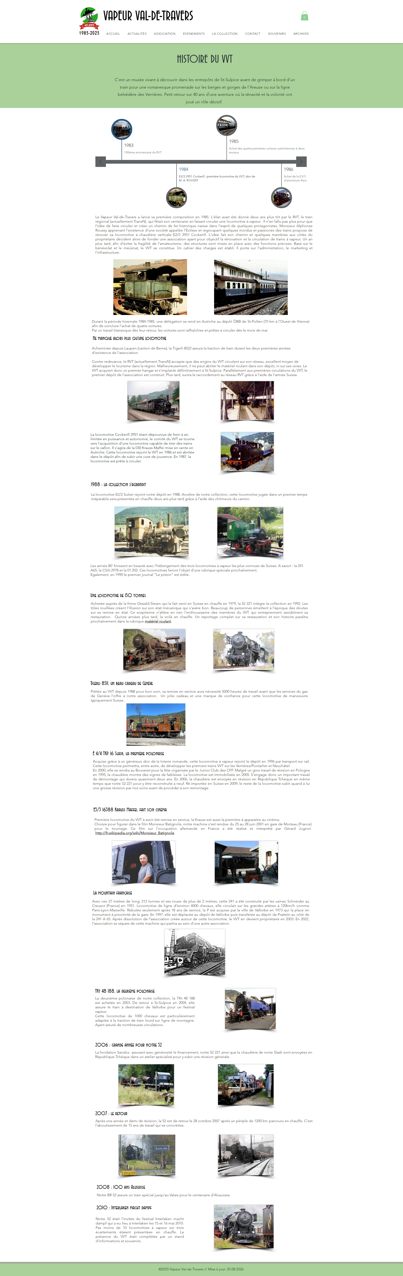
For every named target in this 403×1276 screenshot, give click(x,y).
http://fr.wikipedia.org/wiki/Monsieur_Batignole (134, 833)
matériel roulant (158, 621)
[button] (305, 16)
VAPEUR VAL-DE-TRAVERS (148, 17)
